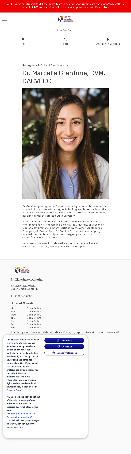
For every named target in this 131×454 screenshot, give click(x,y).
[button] (4, 19)
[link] (65, 19)
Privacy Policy (15, 390)
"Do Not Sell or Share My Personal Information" (21, 415)
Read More (102, 7)
